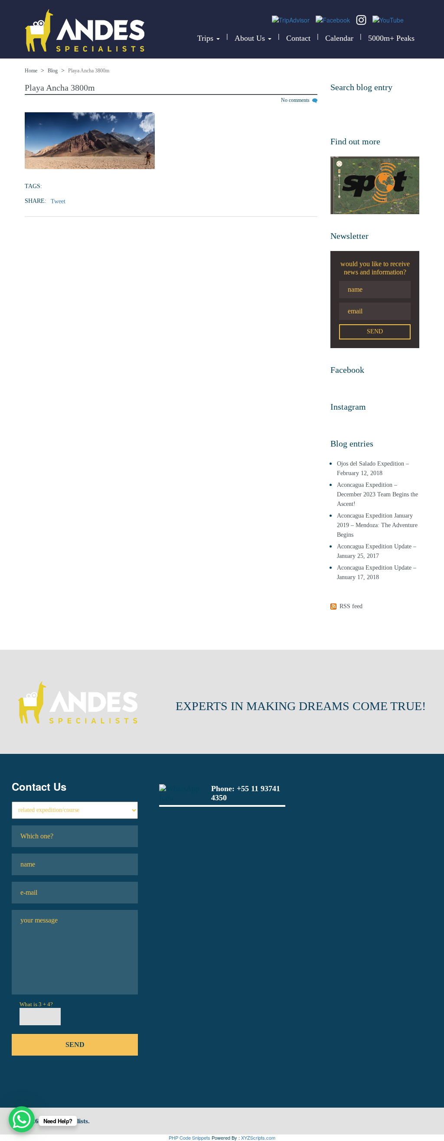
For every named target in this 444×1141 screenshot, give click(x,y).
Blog (53, 71)
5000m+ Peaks (391, 38)
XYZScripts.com (258, 1137)
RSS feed (351, 606)
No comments (296, 100)
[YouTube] (388, 19)
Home (31, 71)
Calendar (339, 38)
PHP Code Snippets (189, 1137)
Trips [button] (206, 38)
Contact (298, 38)
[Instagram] (362, 19)
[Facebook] (334, 19)
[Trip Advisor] (291, 19)
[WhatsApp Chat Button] (22, 1119)
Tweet (58, 201)
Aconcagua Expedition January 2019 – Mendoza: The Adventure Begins (377, 525)
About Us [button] (251, 38)
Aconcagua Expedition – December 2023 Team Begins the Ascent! (377, 494)
